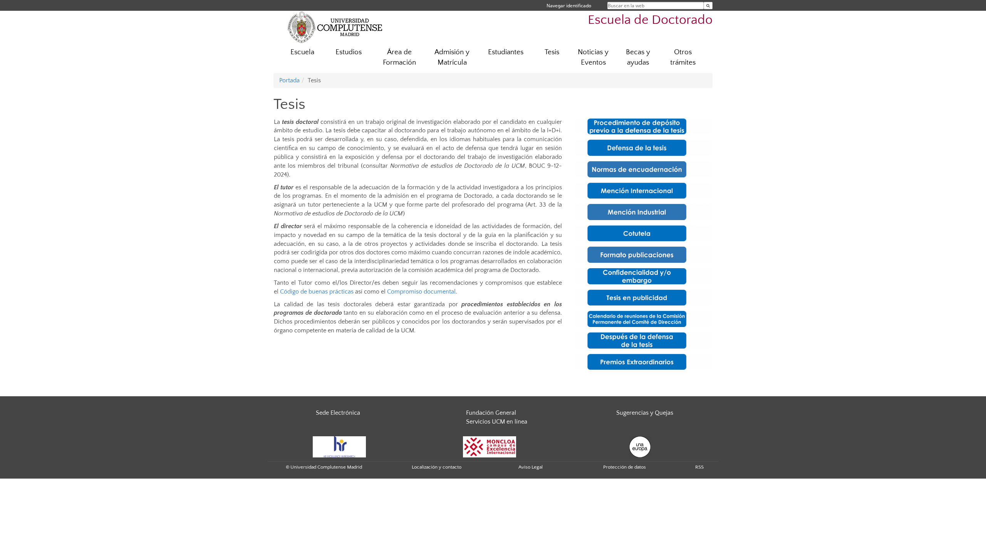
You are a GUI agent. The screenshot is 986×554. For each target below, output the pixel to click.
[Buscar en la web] (708, 5)
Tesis (552, 52)
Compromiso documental (421, 291)
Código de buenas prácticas (317, 291)
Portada (289, 80)
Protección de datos (624, 467)
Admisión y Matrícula (452, 57)
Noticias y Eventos (593, 57)
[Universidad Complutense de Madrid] (335, 26)
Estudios (348, 52)
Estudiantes (505, 52)
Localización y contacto (436, 467)
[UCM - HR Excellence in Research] (339, 446)
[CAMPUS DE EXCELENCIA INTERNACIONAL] (489, 446)
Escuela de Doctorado (650, 20)
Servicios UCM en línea (496, 421)
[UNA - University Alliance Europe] (640, 446)
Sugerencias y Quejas (644, 412)
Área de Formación (399, 57)
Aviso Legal (530, 467)
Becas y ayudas (638, 57)
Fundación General (491, 412)
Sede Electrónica (338, 412)
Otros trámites (683, 57)
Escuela (302, 52)
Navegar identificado (569, 5)
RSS (699, 467)
